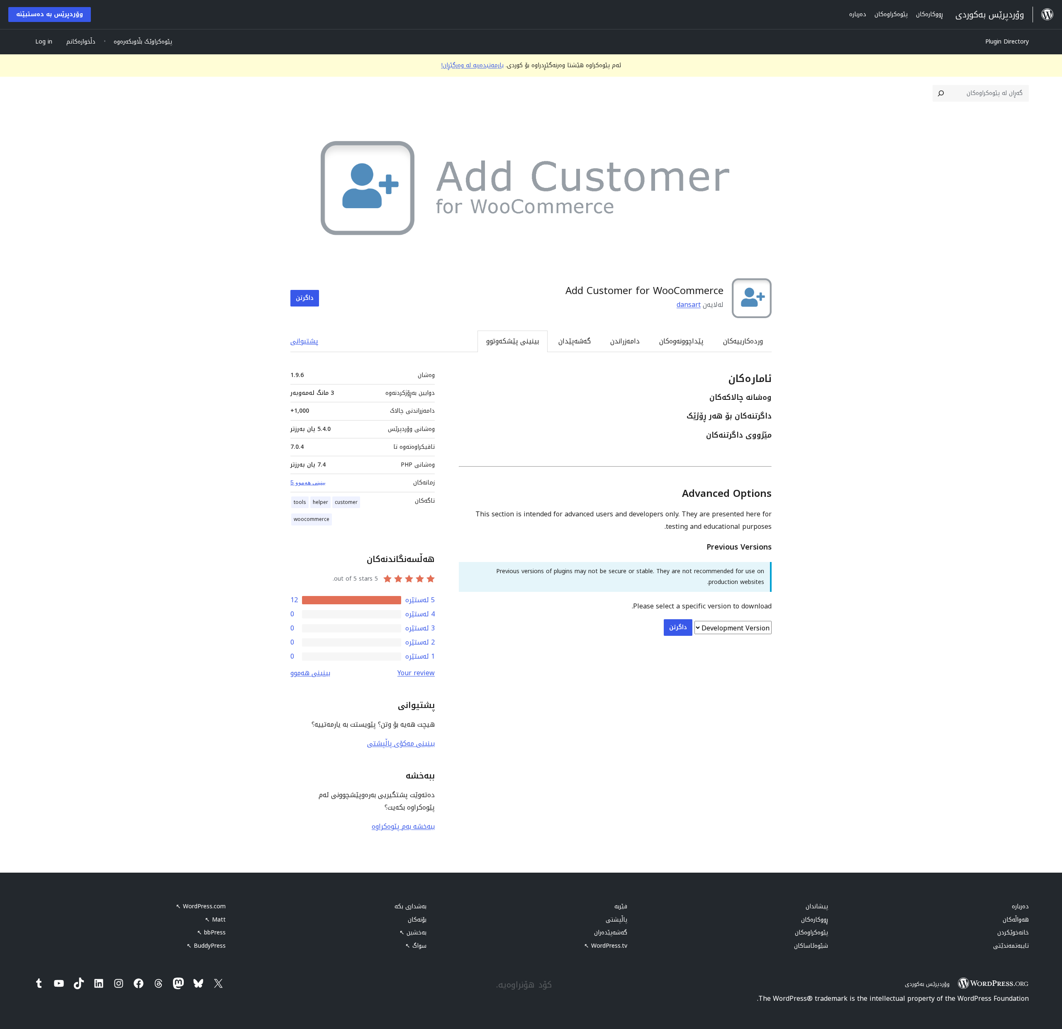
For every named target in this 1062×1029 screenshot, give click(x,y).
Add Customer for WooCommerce (644, 290)
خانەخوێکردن (1013, 932)
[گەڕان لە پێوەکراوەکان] (941, 93)
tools (300, 502)
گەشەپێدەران (610, 932)
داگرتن (305, 298)
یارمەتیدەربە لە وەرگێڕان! (472, 65)
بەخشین (412, 932)
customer (346, 502)
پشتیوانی (304, 341)
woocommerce (311, 519)
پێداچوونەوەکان (681, 341)
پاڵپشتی (616, 919)
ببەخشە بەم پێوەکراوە (403, 826)
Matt (215, 919)
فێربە (620, 906)
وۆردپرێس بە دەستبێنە (49, 14)
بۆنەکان (417, 919)
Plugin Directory (1007, 41)
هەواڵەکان (1016, 919)
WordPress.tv (605, 945)
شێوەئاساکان (811, 945)
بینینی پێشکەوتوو (512, 341)
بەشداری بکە (410, 906)
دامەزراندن (625, 341)
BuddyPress (206, 945)
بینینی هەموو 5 (308, 482)
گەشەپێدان (574, 341)
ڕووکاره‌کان (814, 919)
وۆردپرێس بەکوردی (927, 984)
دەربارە (1020, 906)
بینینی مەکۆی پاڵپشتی (401, 743)
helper (320, 502)
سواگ (415, 945)
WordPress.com (201, 906)
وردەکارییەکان (743, 341)
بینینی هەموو (310, 673)
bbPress (211, 932)
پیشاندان (817, 906)
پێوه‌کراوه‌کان (811, 932)
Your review (416, 673)
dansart (689, 304)
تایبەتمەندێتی (1011, 945)
